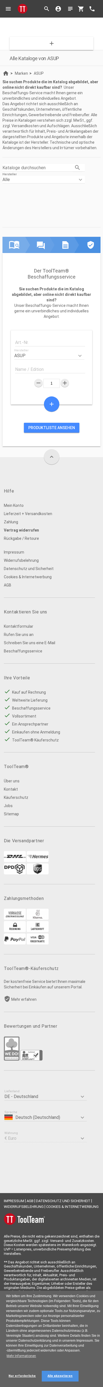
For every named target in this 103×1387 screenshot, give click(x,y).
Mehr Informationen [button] (21, 1356)
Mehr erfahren (24, 999)
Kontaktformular (18, 626)
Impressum (14, 552)
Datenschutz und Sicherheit (29, 568)
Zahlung (11, 522)
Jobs (8, 806)
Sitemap (11, 814)
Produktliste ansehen (51, 428)
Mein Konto (14, 505)
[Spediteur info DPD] (15, 873)
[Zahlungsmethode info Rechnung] (15, 931)
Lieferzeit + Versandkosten (28, 514)
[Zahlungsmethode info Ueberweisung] (15, 918)
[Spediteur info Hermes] (38, 860)
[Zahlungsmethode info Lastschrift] (38, 931)
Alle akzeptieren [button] (60, 1376)
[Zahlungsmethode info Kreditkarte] (38, 943)
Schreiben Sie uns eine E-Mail (29, 643)
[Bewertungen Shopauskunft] (31, 1059)
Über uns (12, 781)
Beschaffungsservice (23, 651)
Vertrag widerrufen (21, 530)
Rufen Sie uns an (19, 634)
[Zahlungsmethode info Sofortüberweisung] (38, 918)
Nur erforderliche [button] (22, 1376)
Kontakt (11, 789)
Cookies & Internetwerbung (28, 577)
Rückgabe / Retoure (21, 538)
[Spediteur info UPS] (38, 873)
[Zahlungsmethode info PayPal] (15, 943)
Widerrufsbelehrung (21, 560)
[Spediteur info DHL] (15, 860)
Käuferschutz (16, 797)
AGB (7, 585)
